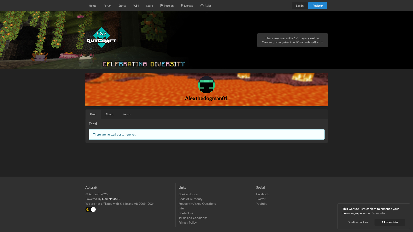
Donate (188, 5)
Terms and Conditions (193, 218)
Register (318, 5)
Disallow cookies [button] (358, 222)
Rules (208, 5)
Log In (300, 5)
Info (181, 208)
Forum (107, 5)
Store (149, 5)
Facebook (262, 194)
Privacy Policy (188, 222)
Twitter (260, 199)
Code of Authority (190, 199)
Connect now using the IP (292, 42)
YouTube (261, 203)
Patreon (169, 5)
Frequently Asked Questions (197, 203)
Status (122, 5)
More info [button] (378, 213)
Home (92, 5)
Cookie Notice (188, 194)
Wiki (136, 5)
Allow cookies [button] (390, 222)
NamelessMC (111, 199)
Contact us (186, 213)
